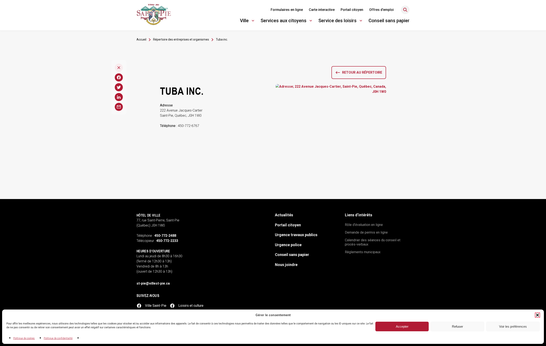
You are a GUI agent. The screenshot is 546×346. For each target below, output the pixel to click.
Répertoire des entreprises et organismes (181, 39)
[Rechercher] (405, 10)
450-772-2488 (165, 236)
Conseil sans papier (389, 20)
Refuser (457, 326)
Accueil (141, 39)
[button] (537, 315)
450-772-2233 (167, 241)
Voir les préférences (513, 326)
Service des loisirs (337, 21)
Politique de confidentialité (58, 338)
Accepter (402, 326)
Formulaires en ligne (287, 10)
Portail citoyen (352, 10)
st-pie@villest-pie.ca (153, 283)
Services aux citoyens (283, 21)
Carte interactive (322, 10)
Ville (248, 21)
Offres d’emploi (381, 10)
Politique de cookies (24, 338)
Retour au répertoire (362, 72)
